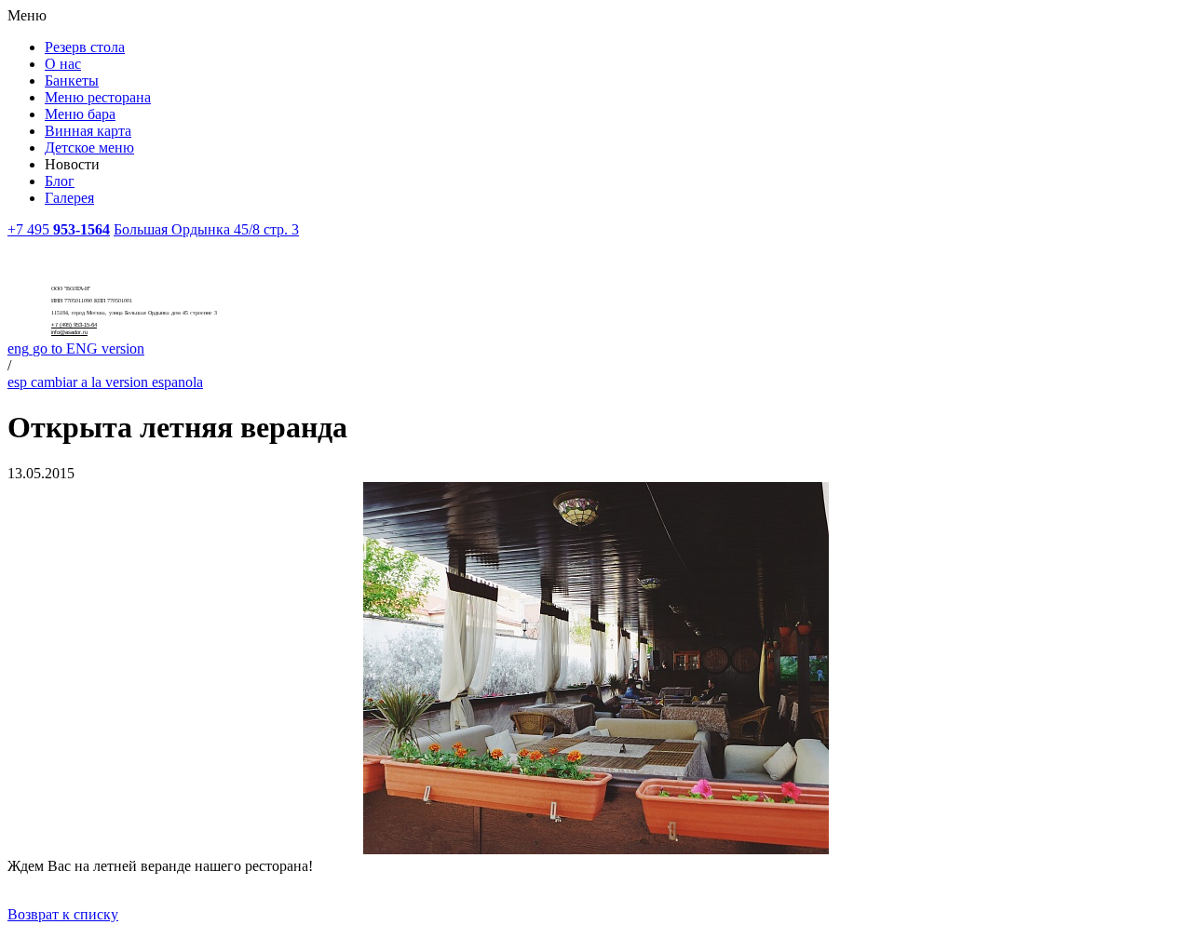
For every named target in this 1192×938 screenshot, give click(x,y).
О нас (63, 64)
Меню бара (80, 114)
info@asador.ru (69, 332)
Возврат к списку (62, 914)
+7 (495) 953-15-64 (74, 325)
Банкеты (72, 80)
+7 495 (58, 229)
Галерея (69, 198)
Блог (59, 181)
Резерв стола (85, 47)
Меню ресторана (98, 97)
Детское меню (89, 147)
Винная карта (88, 131)
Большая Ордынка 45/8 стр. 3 (206, 229)
